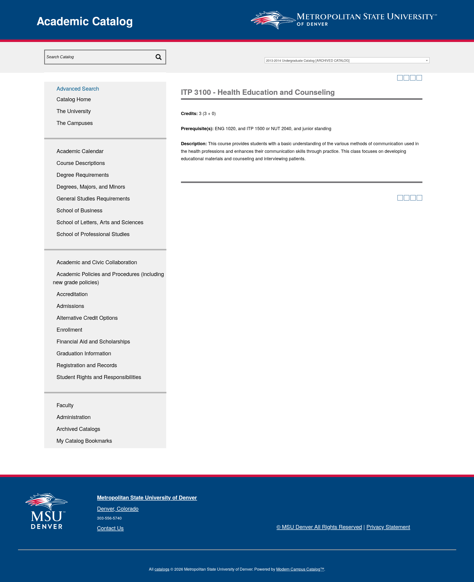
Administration (74, 417)
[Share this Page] (406, 77)
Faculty (65, 405)
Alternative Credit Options (87, 317)
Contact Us (110, 528)
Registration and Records (87, 365)
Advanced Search (78, 88)
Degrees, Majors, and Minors (91, 186)
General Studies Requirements (93, 198)
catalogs (162, 569)
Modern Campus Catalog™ (300, 569)
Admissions (70, 305)
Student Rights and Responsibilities (99, 377)
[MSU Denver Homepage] (344, 18)
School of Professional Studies (93, 234)
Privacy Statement (388, 526)
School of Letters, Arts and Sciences (100, 222)
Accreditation (72, 294)
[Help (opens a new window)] (419, 77)
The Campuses (75, 122)
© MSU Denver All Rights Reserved (319, 526)
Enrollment (69, 329)
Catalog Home (74, 99)
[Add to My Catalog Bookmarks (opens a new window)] (400, 77)
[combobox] (347, 60)
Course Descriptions (81, 162)
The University (74, 111)
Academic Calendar (80, 151)
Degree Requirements (83, 174)
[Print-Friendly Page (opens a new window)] (412, 77)
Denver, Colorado (117, 508)
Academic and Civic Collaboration (97, 262)
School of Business (79, 210)
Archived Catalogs (78, 428)
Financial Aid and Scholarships (93, 341)
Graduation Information (84, 353)
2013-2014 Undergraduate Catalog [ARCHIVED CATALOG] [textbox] (308, 60)
